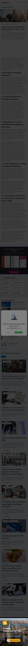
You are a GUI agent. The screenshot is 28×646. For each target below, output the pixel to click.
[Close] (26, 619)
